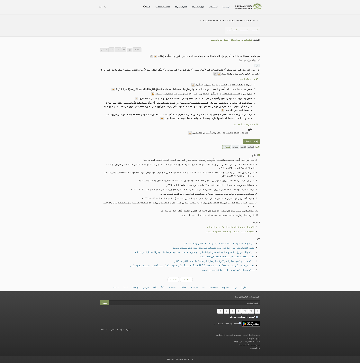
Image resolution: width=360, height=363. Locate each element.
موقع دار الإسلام (253, 338)
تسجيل (104, 303)
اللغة (148, 7)
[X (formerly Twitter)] (251, 311)
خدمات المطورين (162, 7)
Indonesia (214, 287)
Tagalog (135, 287)
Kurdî (125, 287)
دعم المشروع (181, 7)
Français (194, 287)
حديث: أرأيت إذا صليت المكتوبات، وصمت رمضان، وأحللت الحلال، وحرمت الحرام (220, 243)
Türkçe (183, 287)
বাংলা (203, 287)
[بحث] (105, 7)
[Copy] (151, 56)
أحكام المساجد (216, 40)
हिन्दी (162, 287)
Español (225, 287)
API (102, 329)
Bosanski (172, 287)
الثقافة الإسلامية (231, 232)
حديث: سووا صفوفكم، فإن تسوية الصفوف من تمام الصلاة (227, 257)
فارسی (146, 287)
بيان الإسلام (255, 348)
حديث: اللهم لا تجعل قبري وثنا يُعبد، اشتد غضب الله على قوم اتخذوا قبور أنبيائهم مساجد (214, 248)
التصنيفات (213, 7)
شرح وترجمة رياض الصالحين (249, 345)
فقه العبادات (235, 40)
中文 (155, 287)
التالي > (173, 280)
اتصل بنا (112, 329)
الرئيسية (226, 7)
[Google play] (232, 311)
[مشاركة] (129, 50)
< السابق (186, 280)
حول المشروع (198, 7)
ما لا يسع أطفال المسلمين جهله (247, 341)
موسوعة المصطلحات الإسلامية (228, 335)
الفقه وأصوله (232, 30)
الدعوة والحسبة (248, 232)
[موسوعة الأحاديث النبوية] (248, 7)
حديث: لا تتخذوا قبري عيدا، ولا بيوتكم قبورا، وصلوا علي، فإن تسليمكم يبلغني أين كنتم (215, 261)
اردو (235, 287)
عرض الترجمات (250, 141)
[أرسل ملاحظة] (155, 56)
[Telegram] (239, 311)
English (244, 287)
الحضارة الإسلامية (213, 232)
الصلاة (226, 40)
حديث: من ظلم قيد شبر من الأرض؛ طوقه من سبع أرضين (228, 270)
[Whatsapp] (245, 311)
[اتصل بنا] (100, 7)
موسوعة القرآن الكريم (251, 335)
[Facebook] (257, 311)
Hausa (115, 287)
